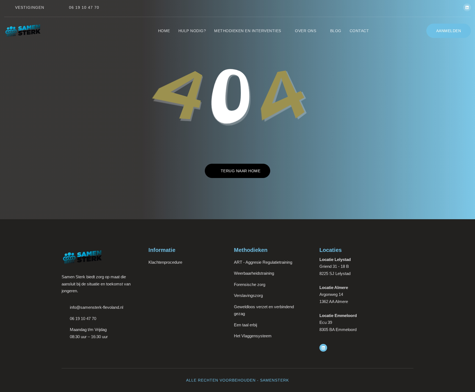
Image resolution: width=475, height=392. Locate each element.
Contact (359, 31)
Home (164, 31)
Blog (335, 31)
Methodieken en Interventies (247, 31)
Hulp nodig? (192, 31)
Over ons (305, 31)
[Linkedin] (467, 7)
